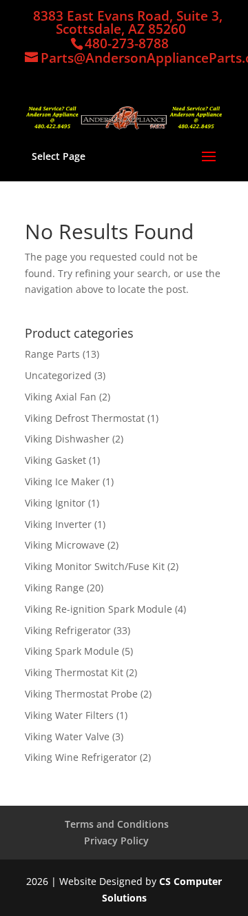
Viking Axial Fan (60, 396)
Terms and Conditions (117, 824)
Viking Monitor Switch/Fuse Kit (95, 566)
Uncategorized (58, 375)
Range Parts (52, 353)
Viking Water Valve (67, 736)
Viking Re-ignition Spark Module (98, 608)
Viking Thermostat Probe (81, 693)
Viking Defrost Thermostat (85, 418)
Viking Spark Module (72, 651)
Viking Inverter (58, 524)
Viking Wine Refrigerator (81, 757)
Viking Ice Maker (62, 481)
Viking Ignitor (55, 502)
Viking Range (54, 587)
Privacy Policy (116, 840)
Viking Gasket (55, 460)
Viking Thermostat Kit (74, 672)
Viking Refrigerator (68, 630)
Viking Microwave (65, 544)
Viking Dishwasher (67, 438)
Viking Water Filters (69, 715)
